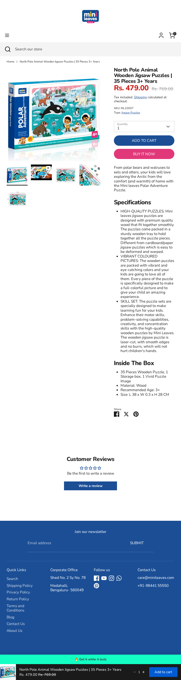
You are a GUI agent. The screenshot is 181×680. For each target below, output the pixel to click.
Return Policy (18, 599)
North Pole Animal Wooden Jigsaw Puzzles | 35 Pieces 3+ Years (60, 61)
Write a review (91, 485)
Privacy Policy (18, 592)
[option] (54, 116)
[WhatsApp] (119, 578)
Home (10, 61)
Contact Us (16, 623)
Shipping (140, 97)
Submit (137, 543)
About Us (14, 630)
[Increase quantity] (143, 672)
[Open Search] (7, 49)
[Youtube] (104, 578)
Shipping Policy (20, 585)
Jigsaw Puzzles (130, 113)
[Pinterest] (96, 585)
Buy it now (144, 154)
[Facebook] (96, 578)
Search (12, 578)
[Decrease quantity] (134, 672)
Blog (10, 617)
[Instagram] (111, 578)
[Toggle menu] (7, 35)
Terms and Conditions (15, 608)
